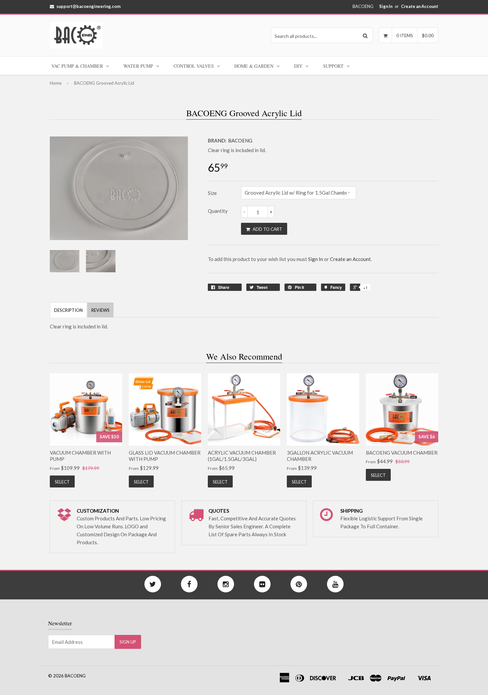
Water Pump (138, 66)
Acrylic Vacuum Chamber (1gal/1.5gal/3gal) (242, 456)
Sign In (385, 6)
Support (334, 66)
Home (55, 83)
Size (212, 193)
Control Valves (194, 66)
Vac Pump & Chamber (77, 66)
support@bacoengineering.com (88, 6)
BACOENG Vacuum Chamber (402, 453)
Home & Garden (254, 66)
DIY (299, 66)
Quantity (218, 211)
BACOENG (240, 140)
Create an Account (419, 6)
